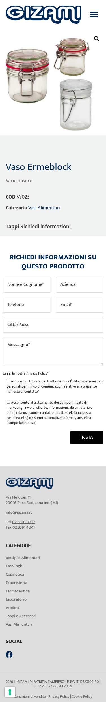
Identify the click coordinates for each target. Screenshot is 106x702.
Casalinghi (14, 566)
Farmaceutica (18, 591)
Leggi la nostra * (25, 373)
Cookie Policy (82, 697)
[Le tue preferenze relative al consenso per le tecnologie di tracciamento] (10, 692)
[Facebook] (9, 654)
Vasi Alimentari (44, 208)
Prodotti (13, 607)
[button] (94, 14)
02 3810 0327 (23, 521)
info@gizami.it (19, 512)
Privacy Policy (36, 373)
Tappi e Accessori (21, 616)
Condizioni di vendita (30, 697)
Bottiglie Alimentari (23, 557)
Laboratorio (16, 599)
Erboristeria (16, 582)
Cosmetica (15, 574)
